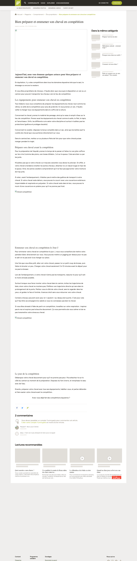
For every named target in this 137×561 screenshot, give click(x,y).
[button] (17, 408)
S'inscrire (116, 3)
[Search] (25, 3)
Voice (43, 3)
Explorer (51, 3)
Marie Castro (19, 26)
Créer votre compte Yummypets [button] (33, 422)
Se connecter (103, 3)
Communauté (33, 3)
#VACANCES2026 (62, 3)
